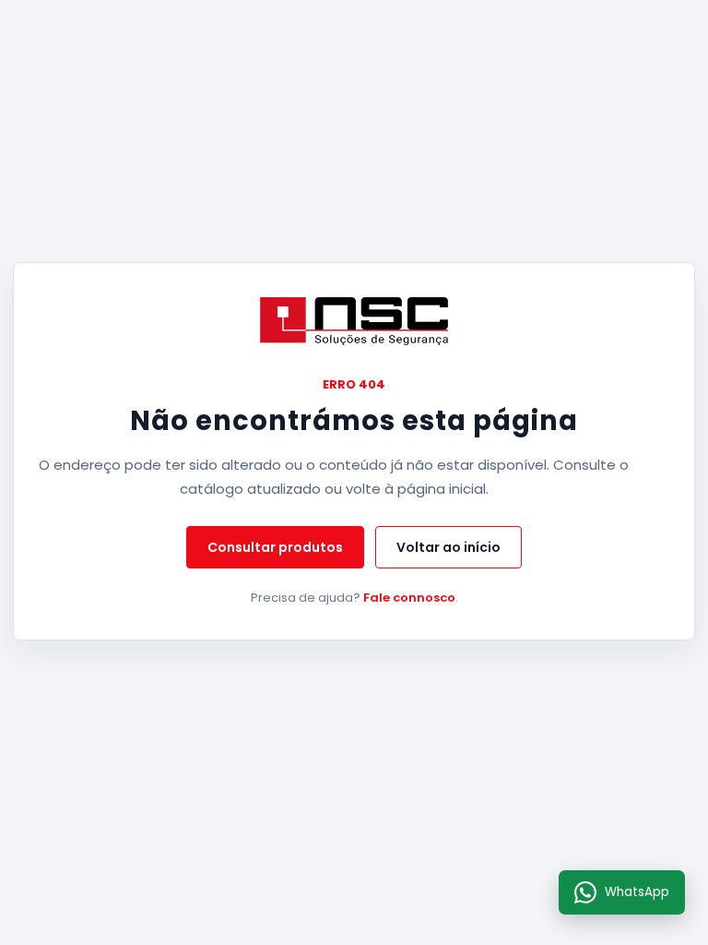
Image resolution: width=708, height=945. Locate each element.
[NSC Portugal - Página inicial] (354, 321)
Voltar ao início (448, 547)
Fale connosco (409, 597)
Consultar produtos (275, 547)
